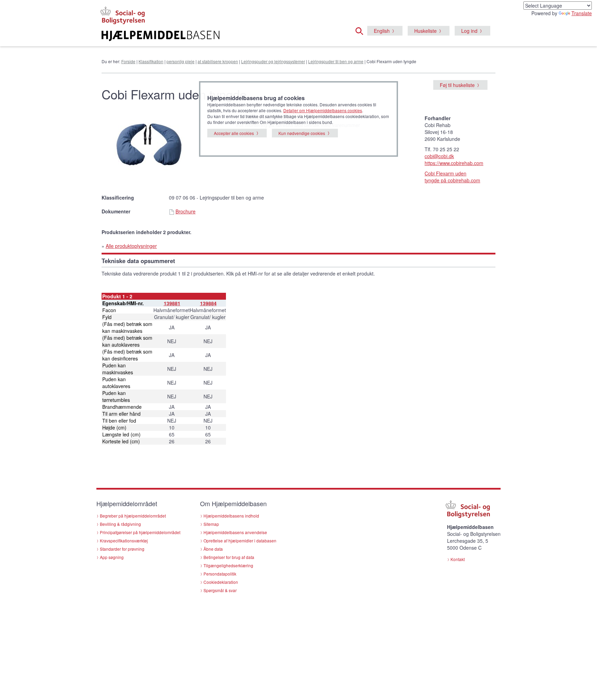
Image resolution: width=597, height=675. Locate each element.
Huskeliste (425, 30)
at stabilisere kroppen (218, 61)
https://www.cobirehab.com (454, 163)
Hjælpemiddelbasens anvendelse (235, 532)
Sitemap (211, 524)
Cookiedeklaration (220, 582)
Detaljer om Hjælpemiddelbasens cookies (322, 110)
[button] (361, 30)
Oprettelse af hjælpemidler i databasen (239, 540)
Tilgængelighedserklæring (228, 565)
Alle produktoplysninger (131, 245)
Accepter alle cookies (234, 133)
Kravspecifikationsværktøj (124, 540)
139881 (172, 303)
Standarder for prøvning (122, 549)
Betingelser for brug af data (228, 557)
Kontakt (458, 559)
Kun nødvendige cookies (301, 133)
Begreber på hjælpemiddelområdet (133, 516)
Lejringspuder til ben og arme (335, 61)
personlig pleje (181, 61)
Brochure (186, 211)
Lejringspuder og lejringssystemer (273, 61)
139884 (208, 303)
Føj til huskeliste (457, 84)
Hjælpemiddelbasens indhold (231, 516)
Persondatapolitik (219, 574)
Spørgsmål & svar (220, 590)
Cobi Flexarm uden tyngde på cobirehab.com (452, 177)
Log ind (469, 30)
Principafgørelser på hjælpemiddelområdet (140, 532)
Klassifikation (151, 61)
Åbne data (213, 549)
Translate (581, 13)
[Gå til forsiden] (214, 36)
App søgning (112, 557)
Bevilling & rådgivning (120, 524)
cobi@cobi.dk (439, 156)
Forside (128, 61)
